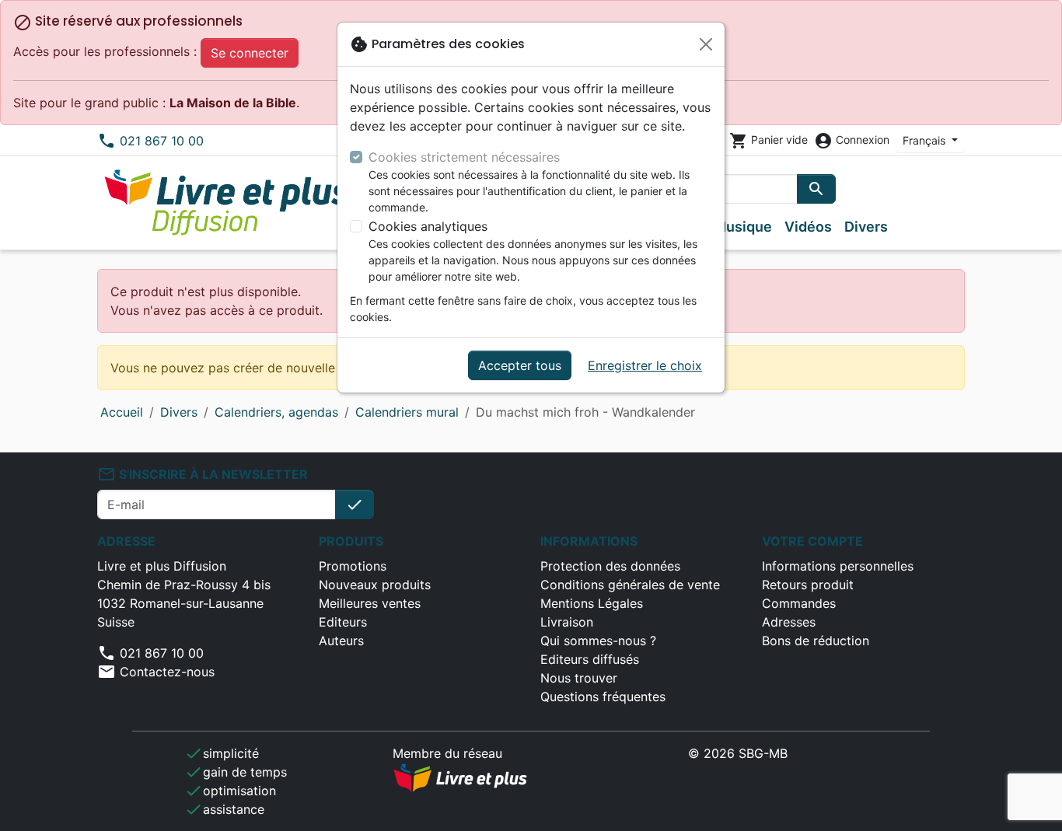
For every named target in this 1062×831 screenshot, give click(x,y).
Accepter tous (519, 365)
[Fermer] (705, 44)
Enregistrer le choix (645, 365)
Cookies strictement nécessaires (464, 157)
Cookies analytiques (428, 226)
